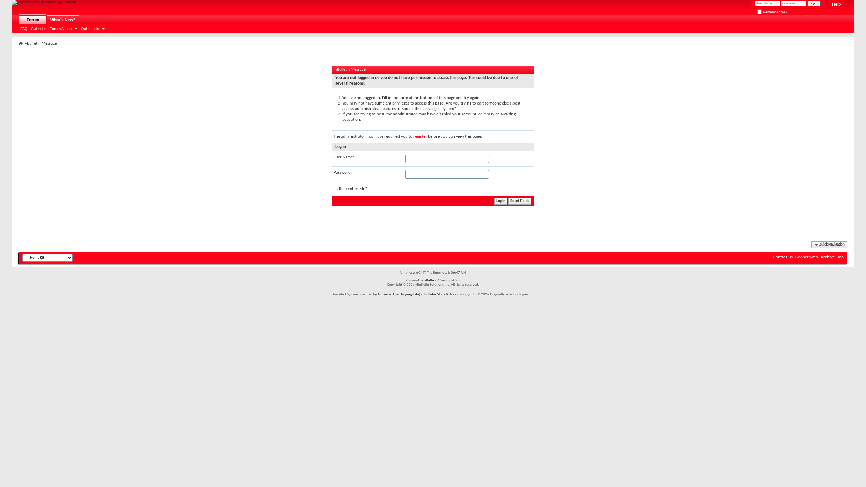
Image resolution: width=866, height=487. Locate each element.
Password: (343, 172)
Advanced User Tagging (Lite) (399, 294)
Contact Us (783, 257)
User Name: (344, 157)
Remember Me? (775, 12)
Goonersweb (806, 257)
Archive (828, 257)
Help (836, 4)
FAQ (24, 29)
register (420, 136)
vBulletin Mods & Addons (442, 294)
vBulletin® (432, 280)
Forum (33, 20)
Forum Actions (61, 29)
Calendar (38, 29)
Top (840, 257)
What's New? (62, 20)
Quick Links (90, 29)
